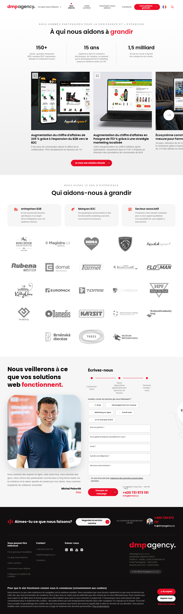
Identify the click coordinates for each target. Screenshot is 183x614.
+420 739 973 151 (164, 520)
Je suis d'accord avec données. (117, 479)
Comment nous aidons (107, 7)
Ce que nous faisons (17, 557)
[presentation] (168, 115)
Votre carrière (87, 7)
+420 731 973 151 (136, 492)
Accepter (167, 592)
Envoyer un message (102, 492)
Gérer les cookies (166, 604)
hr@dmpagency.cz (164, 526)
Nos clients (71, 7)
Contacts (126, 7)
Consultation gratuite (145, 7)
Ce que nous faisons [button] (48, 7)
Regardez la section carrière (92, 521)
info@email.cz (131, 496)
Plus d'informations (100, 606)
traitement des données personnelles (126, 478)
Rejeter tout (166, 598)
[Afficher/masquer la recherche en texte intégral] (172, 7)
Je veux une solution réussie (90, 163)
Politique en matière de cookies (18, 575)
